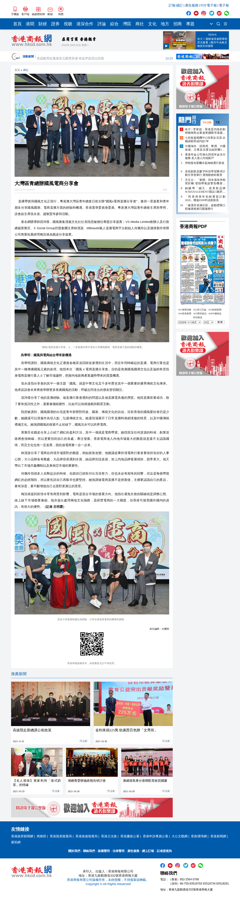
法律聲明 (119, 851)
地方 (165, 24)
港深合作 (84, 24)
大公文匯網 (179, 836)
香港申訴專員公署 (155, 836)
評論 (102, 24)
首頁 (17, 24)
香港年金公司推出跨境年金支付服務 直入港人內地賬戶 (205, 156)
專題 (190, 24)
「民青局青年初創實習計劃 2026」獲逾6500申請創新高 (205, 198)
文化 (152, 24)
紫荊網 (16, 842)
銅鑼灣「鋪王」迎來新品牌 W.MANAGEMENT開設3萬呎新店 (205, 190)
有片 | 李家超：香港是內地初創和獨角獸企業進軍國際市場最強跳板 (205, 131)
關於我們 (74, 851)
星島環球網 (199, 836)
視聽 (68, 24)
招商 (177, 24)
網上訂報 (148, 851)
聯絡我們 (89, 851)
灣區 (127, 24)
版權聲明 (104, 851)
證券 (55, 24)
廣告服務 (191, 5)
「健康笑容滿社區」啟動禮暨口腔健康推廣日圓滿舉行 (205, 207)
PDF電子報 (208, 5)
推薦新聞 (19, 674)
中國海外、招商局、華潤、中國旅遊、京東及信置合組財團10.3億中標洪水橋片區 (205, 148)
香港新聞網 (218, 836)
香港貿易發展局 (61, 836)
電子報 (224, 5)
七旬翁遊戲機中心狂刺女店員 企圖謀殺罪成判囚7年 (205, 139)
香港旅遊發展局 (86, 836)
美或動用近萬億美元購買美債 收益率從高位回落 (105, 56)
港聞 (30, 24)
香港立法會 (109, 836)
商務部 (41, 836)
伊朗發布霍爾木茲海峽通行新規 (204, 162)
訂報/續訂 (176, 5)
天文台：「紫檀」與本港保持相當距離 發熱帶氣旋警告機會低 (205, 181)
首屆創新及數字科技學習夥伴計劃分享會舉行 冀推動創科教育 (205, 173)
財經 (42, 24)
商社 (139, 24)
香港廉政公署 (129, 836)
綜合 (114, 24)
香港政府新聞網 (22, 836)
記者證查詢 (164, 851)
